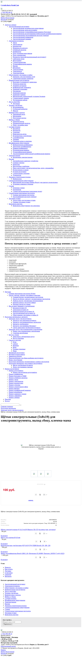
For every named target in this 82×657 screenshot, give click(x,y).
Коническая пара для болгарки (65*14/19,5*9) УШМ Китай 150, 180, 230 (25, 545)
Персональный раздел (8, 646)
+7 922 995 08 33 (6, 12)
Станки (7, 609)
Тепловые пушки (10, 613)
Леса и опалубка (10, 591)
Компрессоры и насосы (13, 595)
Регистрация (10, 18)
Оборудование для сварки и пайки (16, 588)
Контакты (8, 576)
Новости (8, 567)
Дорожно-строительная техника (16, 606)
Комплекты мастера (11, 614)
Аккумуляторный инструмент (15, 584)
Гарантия (8, 574)
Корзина (3, 19)
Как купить (9, 569)
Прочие (7, 604)
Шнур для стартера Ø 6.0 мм (10, 537)
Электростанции (10, 602)
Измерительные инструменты (15, 589)
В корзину (4, 536)
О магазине (9, 573)
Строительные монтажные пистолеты (18, 611)
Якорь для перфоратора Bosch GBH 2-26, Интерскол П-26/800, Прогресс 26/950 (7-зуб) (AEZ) (32, 553)
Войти (3, 18)
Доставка (8, 571)
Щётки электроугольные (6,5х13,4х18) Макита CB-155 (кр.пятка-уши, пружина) (28, 529)
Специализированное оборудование (17, 607)
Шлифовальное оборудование (15, 600)
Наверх (3, 650)
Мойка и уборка (10, 597)
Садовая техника (10, 598)
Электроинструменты (12, 586)
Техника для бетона (11, 593)
